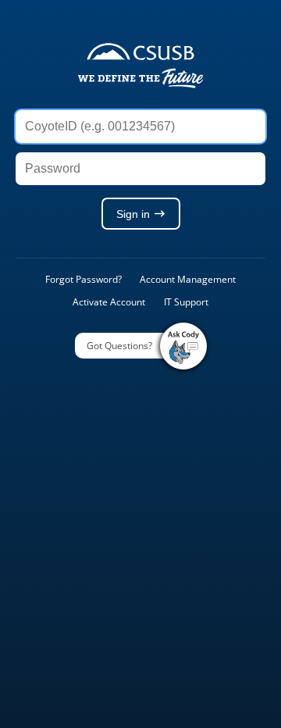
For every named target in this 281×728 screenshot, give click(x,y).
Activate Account (109, 302)
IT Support (186, 302)
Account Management (188, 279)
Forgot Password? (83, 279)
